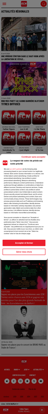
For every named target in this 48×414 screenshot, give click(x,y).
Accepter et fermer (24, 242)
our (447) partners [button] (16, 169)
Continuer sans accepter (33, 156)
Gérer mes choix (24, 251)
